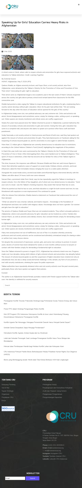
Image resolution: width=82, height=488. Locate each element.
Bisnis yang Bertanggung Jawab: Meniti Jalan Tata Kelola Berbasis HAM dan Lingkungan (36, 360)
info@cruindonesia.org (55, 448)
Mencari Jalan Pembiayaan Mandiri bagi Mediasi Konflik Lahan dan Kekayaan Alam (34, 346)
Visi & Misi (5, 388)
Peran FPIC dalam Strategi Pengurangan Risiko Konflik (24, 309)
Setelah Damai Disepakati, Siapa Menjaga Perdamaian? (24, 328)
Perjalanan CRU (7, 397)
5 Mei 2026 (7, 51)
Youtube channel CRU (57, 456)
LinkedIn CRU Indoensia (58, 459)
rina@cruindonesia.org (53, 450)
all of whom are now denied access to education (57, 182)
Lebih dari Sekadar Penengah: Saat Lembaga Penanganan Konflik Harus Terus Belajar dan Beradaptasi (37, 339)
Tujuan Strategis (8, 391)
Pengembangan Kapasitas (52, 397)
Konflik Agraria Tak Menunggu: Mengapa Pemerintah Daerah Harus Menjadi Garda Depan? (37, 322)
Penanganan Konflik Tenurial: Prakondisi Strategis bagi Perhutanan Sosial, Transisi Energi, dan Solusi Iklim (40, 302)
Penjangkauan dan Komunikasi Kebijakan (57, 388)
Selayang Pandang (8, 384)
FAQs (4, 400)
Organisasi (5, 394)
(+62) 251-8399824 (56, 445)
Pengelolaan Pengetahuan (52, 394)
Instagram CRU (56, 453)
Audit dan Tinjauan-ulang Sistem (55, 391)
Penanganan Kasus (50, 384)
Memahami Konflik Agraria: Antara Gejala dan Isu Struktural (25, 333)
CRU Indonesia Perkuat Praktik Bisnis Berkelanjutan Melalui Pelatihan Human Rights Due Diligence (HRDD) (40, 353)
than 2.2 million (11, 144)
